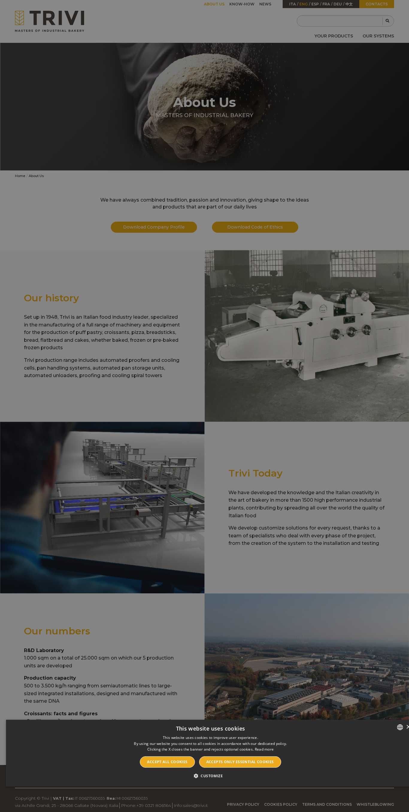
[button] (210, 775)
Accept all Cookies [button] (167, 761)
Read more (264, 749)
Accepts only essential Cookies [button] (240, 761)
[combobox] (400, 727)
